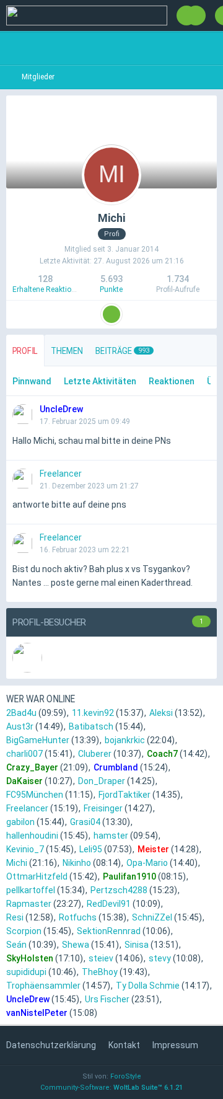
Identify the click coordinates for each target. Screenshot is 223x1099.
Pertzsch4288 (118, 890)
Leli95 (90, 849)
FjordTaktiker (124, 795)
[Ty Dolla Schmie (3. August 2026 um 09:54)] (27, 658)
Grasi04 (85, 822)
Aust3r (19, 726)
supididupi (26, 972)
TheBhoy (100, 972)
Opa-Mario (147, 863)
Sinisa (137, 945)
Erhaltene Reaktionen (48, 289)
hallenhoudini (32, 836)
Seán (16, 945)
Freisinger (103, 808)
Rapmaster (28, 904)
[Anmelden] (196, 15)
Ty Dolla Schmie (148, 986)
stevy (160, 958)
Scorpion (24, 931)
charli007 (24, 754)
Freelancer (27, 808)
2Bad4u (21, 713)
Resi (15, 917)
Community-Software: (111, 1088)
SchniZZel (152, 917)
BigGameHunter (37, 740)
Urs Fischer (107, 999)
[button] (111, 314)
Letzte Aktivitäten (100, 381)
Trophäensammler (43, 986)
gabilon (20, 822)
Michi (16, 863)
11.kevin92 (93, 713)
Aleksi (161, 713)
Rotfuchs (78, 917)
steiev (101, 958)
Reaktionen (172, 381)
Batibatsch (91, 726)
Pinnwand (31, 381)
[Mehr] (204, 409)
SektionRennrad (109, 931)
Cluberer (95, 754)
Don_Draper (101, 781)
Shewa (75, 945)
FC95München (34, 795)
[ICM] (86, 15)
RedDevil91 (109, 904)
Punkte (111, 289)
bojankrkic (125, 740)
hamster (111, 836)
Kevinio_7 (25, 849)
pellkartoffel (30, 890)
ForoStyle (125, 1076)
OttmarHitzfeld (37, 876)
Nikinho (77, 863)
